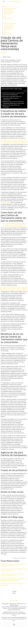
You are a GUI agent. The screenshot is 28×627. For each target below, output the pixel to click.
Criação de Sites (8, 11)
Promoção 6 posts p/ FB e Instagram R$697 (14, 288)
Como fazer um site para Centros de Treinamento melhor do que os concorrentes (12, 98)
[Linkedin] (14, 624)
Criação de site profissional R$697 (14, 225)
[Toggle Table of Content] (24, 91)
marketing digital (5, 202)
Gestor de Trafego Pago (10, 8)
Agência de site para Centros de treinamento (11, 105)
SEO (5, 15)
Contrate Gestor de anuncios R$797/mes (14, 141)
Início (5, 6)
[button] (14, 20)
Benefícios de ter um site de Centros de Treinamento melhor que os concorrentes (13, 102)
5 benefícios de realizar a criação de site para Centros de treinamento (13, 93)
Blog (5, 17)
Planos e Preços (8, 18)
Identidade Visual (8, 13)
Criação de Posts (8, 10)
